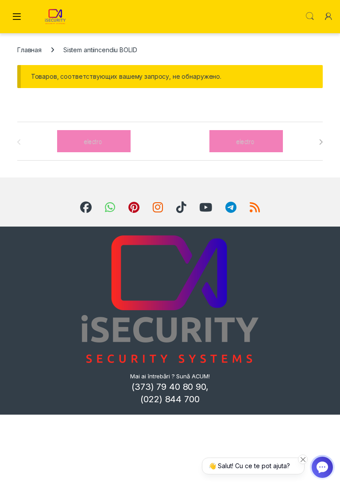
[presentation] (321, 142)
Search (310, 16)
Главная (29, 50)
